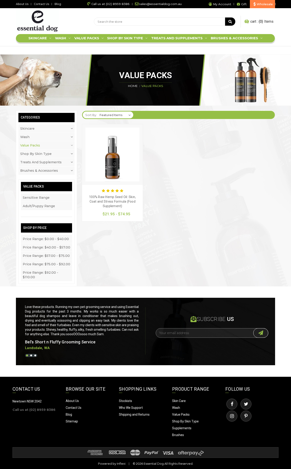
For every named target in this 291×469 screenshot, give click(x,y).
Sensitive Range (36, 198)
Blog (58, 4)
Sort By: (91, 115)
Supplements (181, 428)
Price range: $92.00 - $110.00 (40, 274)
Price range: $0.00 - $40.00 (46, 239)
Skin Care (179, 401)
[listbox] (116, 115)
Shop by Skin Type (125, 38)
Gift (244, 4)
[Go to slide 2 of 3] (31, 355)
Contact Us (41, 4)
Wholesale (265, 4)
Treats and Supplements (177, 38)
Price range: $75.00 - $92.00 (46, 264)
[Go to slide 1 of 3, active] (27, 355)
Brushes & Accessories (234, 38)
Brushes (178, 435)
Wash (60, 38)
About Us (22, 4)
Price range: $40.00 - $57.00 (46, 247)
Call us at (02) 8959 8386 (110, 4)
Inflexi (121, 463)
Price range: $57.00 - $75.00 (46, 256)
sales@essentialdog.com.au (160, 4)
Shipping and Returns (134, 414)
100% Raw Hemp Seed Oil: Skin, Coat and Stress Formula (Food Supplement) (112, 201)
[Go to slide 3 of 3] (35, 355)
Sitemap (72, 421)
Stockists (125, 401)
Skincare (37, 38)
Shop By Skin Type (185, 421)
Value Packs (86, 38)
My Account (222, 4)
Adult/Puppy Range (39, 206)
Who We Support (131, 407)
